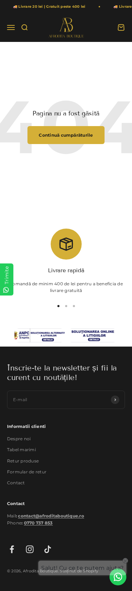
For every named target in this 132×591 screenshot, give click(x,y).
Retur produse (23, 461)
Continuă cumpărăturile (66, 135)
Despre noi (19, 438)
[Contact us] (117, 576)
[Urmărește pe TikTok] (47, 549)
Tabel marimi (21, 449)
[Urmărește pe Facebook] (12, 549)
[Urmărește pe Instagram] (29, 549)
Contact (16, 482)
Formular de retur (26, 471)
